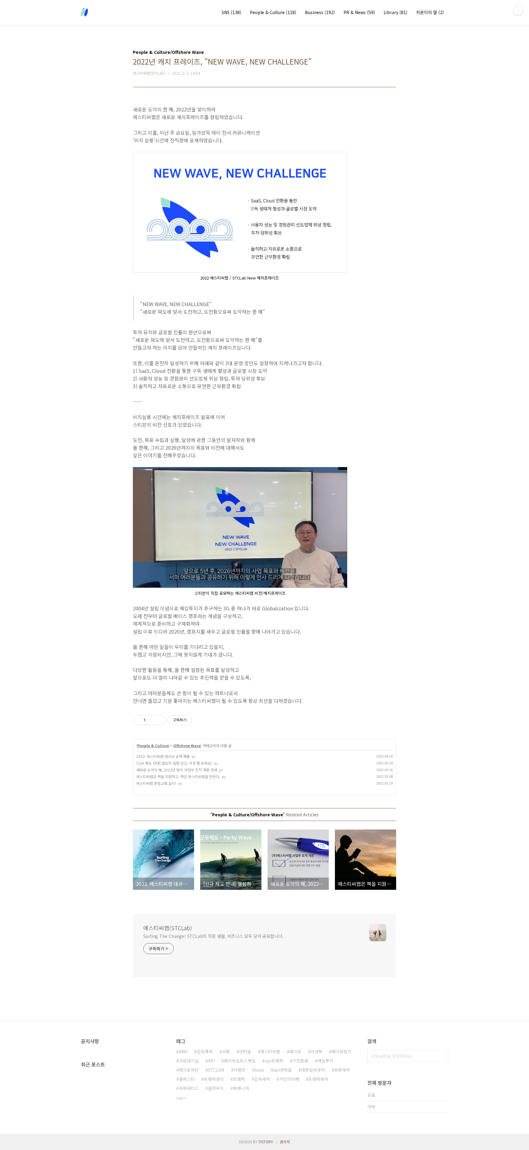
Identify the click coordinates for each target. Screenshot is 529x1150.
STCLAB (216, 1070)
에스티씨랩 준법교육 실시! (156, 783)
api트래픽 (274, 1061)
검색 (442, 1056)
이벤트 (240, 1070)
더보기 (181, 1098)
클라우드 (216, 1088)
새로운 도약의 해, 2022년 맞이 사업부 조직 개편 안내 (176, 769)
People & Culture (273, 12)
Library (395, 12)
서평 (226, 1051)
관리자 (285, 1141)
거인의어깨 (289, 1079)
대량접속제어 (313, 1070)
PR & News (359, 12)
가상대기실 (189, 1061)
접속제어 (262, 1079)
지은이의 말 (430, 12)
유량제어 (342, 1070)
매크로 (295, 1051)
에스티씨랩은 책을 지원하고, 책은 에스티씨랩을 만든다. (178, 776)
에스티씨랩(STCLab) (167, 927)
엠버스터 (187, 1079)
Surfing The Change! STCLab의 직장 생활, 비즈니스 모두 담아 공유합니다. (213, 936)
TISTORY (265, 1141)
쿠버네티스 (189, 1088)
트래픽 (239, 1079)
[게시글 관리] (159, 720)
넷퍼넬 (245, 1051)
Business (320, 12)
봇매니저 (241, 1088)
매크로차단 (189, 1070)
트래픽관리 (214, 1079)
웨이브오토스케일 (240, 1061)
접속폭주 (205, 1051)
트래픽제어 (318, 1079)
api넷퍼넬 (282, 1070)
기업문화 (300, 1061)
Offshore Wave (187, 745)
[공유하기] (151, 720)
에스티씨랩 (270, 1051)
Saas (259, 1070)
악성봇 (316, 1051)
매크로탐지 (341, 1051)
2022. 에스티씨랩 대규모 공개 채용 (163, 756)
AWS (183, 1051)
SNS (231, 12)
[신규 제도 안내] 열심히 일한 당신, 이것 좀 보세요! (174, 763)
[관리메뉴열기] (518, 10)
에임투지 (325, 1061)
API (211, 1061)
